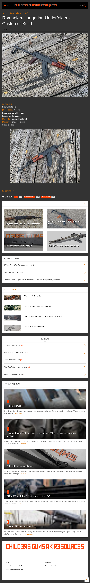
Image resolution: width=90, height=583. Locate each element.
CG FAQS (48, 562)
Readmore (18, 413)
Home (4, 13)
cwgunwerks (7, 104)
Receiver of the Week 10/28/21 (19, 246)
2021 (26, 13)
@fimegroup (7, 122)
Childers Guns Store (51, 566)
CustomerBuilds (15, 13)
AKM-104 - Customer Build (33, 296)
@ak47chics (7, 119)
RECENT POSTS (11, 289)
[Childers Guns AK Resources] (35, 6)
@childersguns (8, 110)
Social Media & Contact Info (14, 570)
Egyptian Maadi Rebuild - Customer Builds (23, 224)
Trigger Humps (14, 406)
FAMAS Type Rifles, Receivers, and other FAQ (28, 496)
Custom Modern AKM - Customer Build (37, 306)
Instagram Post (8, 191)
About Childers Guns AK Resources (17, 566)
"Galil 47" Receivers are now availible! (63, 246)
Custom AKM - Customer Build (34, 326)
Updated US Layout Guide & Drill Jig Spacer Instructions (43, 316)
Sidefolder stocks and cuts (19, 466)
